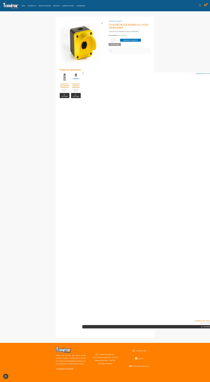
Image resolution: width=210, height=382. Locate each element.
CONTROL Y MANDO (115, 21)
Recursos (56, 6)
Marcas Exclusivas (45, 6)
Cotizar (115, 44)
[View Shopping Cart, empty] (205, 6)
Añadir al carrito (130, 40)
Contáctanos (81, 6)
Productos (31, 6)
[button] (200, 5)
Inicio (23, 6)
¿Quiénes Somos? (68, 6)
